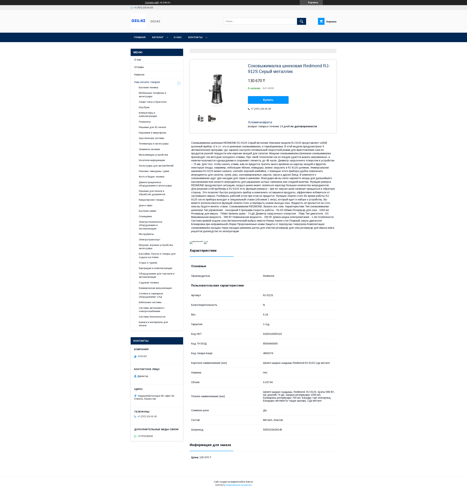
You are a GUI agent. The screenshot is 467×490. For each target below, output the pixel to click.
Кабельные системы (150, 302)
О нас (178, 37)
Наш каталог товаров (147, 82)
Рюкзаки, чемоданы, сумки (154, 171)
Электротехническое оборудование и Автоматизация (150, 225)
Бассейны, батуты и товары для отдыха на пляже (157, 255)
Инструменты (146, 234)
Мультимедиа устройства (153, 154)
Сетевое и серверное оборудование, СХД (151, 295)
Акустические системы (151, 138)
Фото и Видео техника (151, 176)
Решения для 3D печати (152, 127)
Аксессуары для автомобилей (156, 165)
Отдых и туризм (148, 262)
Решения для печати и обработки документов (152, 193)
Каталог (157, 37)
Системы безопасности (152, 316)
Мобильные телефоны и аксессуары (152, 95)
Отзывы (139, 67)
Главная (140, 37)
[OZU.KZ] (138, 27)
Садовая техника (149, 282)
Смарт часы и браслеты (153, 101)
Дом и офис (146, 205)
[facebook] (196, 241)
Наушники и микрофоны (152, 132)
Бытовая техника (148, 87)
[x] (206, 241)
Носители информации (152, 160)
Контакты (195, 37)
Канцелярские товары (151, 199)
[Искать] (301, 21)
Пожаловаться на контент (238, 485)
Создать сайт (152, 2)
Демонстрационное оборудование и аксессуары (155, 184)
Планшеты (145, 121)
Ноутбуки (144, 107)
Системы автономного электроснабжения (151, 310)
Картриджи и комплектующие (155, 268)
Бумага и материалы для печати (153, 324)
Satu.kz (249, 482)
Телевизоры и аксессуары (154, 143)
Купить (268, 99)
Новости (139, 74)
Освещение (145, 216)
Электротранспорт (149, 239)
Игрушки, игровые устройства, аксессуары (156, 247)
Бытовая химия (147, 211)
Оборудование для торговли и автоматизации (156, 275)
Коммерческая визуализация (155, 288)
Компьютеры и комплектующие (148, 114)
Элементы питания (149, 149)
